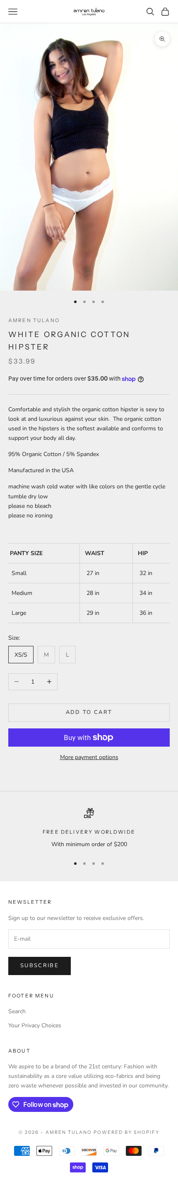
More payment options (89, 757)
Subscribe (39, 965)
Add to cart (89, 712)
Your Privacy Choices (34, 1025)
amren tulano (34, 320)
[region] (89, 828)
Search (17, 1011)
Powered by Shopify (126, 1132)
